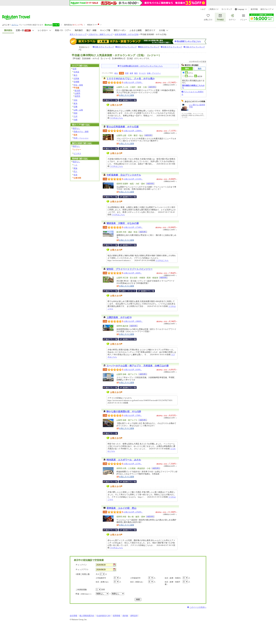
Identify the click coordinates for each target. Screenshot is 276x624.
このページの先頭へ (197, 607)
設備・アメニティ (154, 73)
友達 (75, 175)
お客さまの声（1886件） (133, 321)
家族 (75, 168)
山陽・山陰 (78, 110)
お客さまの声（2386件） (133, 131)
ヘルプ (202, 9)
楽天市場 (254, 9)
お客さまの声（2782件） (133, 512)
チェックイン (81, 565)
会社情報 (73, 615)
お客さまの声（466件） (133, 273)
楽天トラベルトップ (78, 34)
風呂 (136, 73)
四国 (75, 113)
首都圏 (76, 82)
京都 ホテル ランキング (172, 47)
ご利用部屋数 (81, 590)
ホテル (190, 73)
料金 (84, 594)
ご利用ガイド (213, 9)
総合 (116, 73)
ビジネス (77, 153)
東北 (75, 75)
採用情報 (116, 615)
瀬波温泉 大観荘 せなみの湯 (123, 223)
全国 (74, 69)
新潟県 (77, 91)
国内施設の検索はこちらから (193, 86)
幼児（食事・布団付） (173, 578)
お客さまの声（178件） (133, 415)
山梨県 (77, 93)
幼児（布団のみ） (137, 582)
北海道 (76, 72)
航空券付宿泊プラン (128, 100)
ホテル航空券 (195, 76)
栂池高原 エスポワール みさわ (124, 460)
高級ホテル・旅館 (81, 131)
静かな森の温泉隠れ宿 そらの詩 (124, 411)
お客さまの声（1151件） (133, 179)
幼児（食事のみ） (103, 582)
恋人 (75, 171)
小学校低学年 (135, 578)
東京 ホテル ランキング (127, 47)
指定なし (76, 128)
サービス (142, 73)
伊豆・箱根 (78, 85)
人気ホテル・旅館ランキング (100, 34)
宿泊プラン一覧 (112, 100)
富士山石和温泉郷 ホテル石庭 (123, 126)
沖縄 (75, 120)
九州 (75, 116)
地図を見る (152, 87)
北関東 (76, 78)
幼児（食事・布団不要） (172, 583)
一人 (75, 165)
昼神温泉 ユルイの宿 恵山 (121, 508)
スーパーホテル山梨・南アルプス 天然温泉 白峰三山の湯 (138, 365)
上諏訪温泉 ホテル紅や (119, 317)
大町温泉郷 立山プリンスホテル (124, 175)
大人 (97, 574)
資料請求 (134, 615)
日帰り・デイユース (128, 291)
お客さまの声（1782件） (133, 82)
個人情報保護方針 (86, 615)
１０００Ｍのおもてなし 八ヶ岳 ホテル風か (131, 78)
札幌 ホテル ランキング (104, 47)
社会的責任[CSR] (103, 615)
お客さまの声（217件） (133, 464)
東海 (75, 103)
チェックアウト (82, 569)
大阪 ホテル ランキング (195, 47)
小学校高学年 (101, 578)
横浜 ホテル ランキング (149, 47)
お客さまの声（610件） (133, 370)
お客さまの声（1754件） (133, 227)
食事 (131, 73)
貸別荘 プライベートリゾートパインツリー (130, 269)
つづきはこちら (116, 118)
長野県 (77, 96)
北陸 (75, 100)
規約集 (125, 615)
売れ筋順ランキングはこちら (189, 41)
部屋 (127, 73)
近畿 (75, 107)
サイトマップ (227, 9)
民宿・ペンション (81, 138)
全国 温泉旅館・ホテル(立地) (127, 34)
